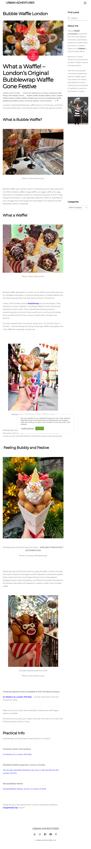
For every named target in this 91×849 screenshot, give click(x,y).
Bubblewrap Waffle (53, 98)
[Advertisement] (78, 162)
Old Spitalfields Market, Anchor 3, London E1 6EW (24, 789)
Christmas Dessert (32, 101)
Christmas (27, 93)
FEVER (76, 31)
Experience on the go (40, 93)
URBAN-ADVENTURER (44, 840)
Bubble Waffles (21, 98)
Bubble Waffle (32, 96)
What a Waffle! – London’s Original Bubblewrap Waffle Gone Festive (28, 76)
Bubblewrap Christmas (37, 98)
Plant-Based (13, 96)
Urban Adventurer (11, 93)
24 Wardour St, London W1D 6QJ (17, 697)
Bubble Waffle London (47, 96)
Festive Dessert (46, 101)
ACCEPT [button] (40, 428)
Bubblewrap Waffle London (13, 101)
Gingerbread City (10, 808)
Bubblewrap (33, 303)
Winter (21, 96)
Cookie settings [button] (27, 428)
